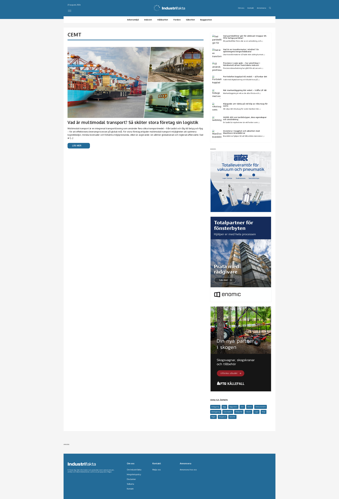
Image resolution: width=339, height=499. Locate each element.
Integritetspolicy (134, 474)
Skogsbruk (222, 417)
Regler (213, 417)
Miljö (263, 412)
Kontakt (250, 8)
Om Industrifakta (134, 470)
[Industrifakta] (169, 6)
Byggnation (206, 19)
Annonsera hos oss (187, 470)
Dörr (242, 407)
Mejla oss (156, 470)
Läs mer (76, 145)
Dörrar (249, 407)
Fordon (177, 19)
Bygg (224, 407)
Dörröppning (215, 412)
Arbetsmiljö (133, 19)
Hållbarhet (162, 19)
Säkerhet (190, 19)
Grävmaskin (228, 412)
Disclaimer (131, 479)
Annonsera (261, 8)
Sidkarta (130, 484)
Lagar (256, 412)
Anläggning (215, 407)
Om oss (241, 8)
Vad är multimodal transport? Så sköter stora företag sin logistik (133, 122)
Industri (148, 19)
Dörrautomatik (260, 407)
